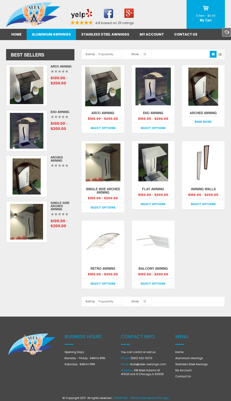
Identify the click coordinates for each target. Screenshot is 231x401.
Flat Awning (153, 189)
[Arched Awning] (26, 176)
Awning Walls (203, 189)
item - (205, 16)
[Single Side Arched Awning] (26, 221)
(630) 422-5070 (141, 358)
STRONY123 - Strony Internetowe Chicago (141, 398)
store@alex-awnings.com (148, 364)
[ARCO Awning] (26, 85)
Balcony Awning (153, 268)
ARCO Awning (61, 66)
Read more (203, 122)
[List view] (220, 54)
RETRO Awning (102, 268)
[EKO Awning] (26, 130)
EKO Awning (60, 112)
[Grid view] (213, 54)
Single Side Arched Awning (60, 206)
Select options (103, 128)
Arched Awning (57, 159)
